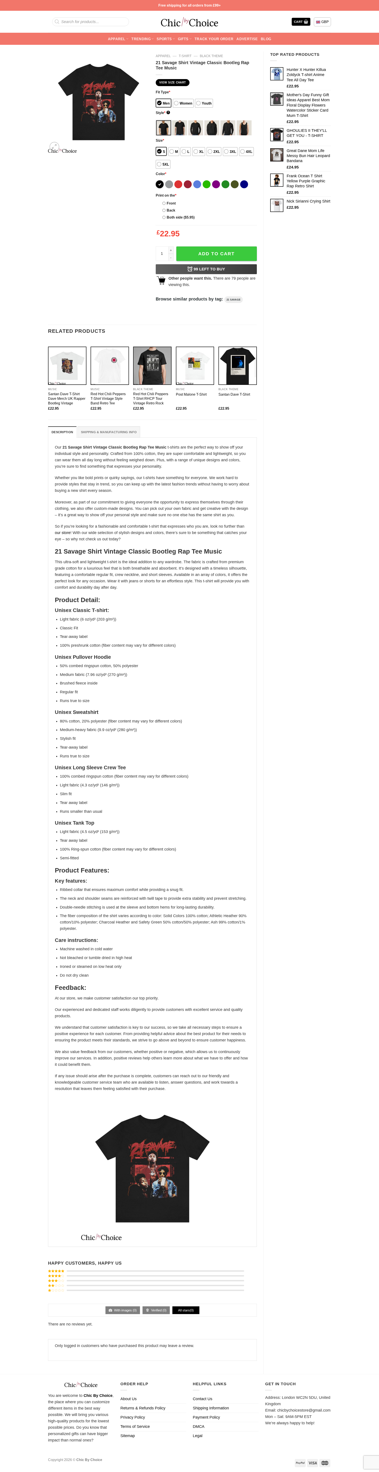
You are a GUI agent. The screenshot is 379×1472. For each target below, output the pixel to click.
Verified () (158, 1310)
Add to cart (216, 253)
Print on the (166, 195)
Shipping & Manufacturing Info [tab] (109, 432)
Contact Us (202, 1399)
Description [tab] (62, 432)
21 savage (234, 299)
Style (162, 113)
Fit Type (163, 92)
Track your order (214, 39)
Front (171, 203)
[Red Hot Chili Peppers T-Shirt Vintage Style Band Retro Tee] (110, 366)
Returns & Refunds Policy (142, 1408)
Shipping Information (211, 1408)
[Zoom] (54, 147)
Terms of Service (135, 1426)
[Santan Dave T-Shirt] (237, 366)
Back (171, 210)
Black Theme (211, 56)
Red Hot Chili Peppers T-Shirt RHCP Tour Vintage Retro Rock (150, 398)
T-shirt (185, 56)
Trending (141, 39)
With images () (125, 1310)
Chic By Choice (98, 1395)
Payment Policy (206, 1417)
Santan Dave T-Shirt (234, 394)
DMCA (198, 1426)
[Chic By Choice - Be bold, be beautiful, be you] (189, 21)
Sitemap (127, 1436)
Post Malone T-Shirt (191, 394)
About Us (128, 1399)
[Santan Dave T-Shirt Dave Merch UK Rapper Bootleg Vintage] (67, 366)
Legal (197, 1436)
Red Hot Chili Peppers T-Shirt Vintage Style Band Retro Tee (108, 398)
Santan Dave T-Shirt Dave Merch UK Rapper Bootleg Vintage (66, 398)
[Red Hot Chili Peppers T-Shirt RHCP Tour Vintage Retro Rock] (152, 366)
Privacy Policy (132, 1417)
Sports (164, 39)
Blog (266, 39)
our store (62, 532)
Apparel (116, 39)
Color (161, 174)
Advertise (247, 39)
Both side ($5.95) (181, 217)
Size (160, 140)
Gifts (183, 39)
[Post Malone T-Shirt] (195, 366)
